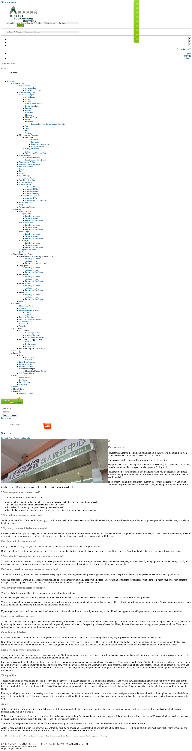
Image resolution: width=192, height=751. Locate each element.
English (188, 53)
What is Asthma (24, 86)
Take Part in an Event (26, 373)
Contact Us (17, 391)
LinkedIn (26, 438)
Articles (38, 23)
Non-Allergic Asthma (32, 90)
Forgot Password (7, 418)
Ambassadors (24, 322)
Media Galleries (18, 389)
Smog (27, 128)
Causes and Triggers (26, 95)
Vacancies (22, 326)
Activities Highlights (32, 335)
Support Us (17, 353)
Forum (15, 387)
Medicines (29, 115)
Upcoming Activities (32, 333)
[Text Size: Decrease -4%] (189, 42)
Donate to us (29, 357)
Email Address (15, 424)
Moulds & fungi (31, 117)
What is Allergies (25, 212)
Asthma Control (25, 155)
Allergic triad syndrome (27, 250)
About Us (10, 23)
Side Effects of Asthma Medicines (37, 153)
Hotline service (30, 344)
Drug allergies (24, 241)
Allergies (19, 32)
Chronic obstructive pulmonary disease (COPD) (36, 256)
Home (3, 68)
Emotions (28, 108)
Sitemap (104, 736)
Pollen (27, 119)
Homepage (11, 81)
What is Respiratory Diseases (23, 254)
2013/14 (28, 315)
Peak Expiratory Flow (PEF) (35, 160)
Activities (20, 23)
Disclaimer (67, 736)
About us (22, 308)
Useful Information (20, 375)
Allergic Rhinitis (25, 214)
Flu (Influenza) (24, 274)
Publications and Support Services (31, 340)
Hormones (29, 113)
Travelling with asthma (27, 180)
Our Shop (62, 23)
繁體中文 (187, 56)
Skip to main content (8, 2)
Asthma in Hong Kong (27, 92)
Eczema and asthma (26, 223)
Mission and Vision (26, 306)
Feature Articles (24, 378)
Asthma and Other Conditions (29, 196)
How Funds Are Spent (27, 369)
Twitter (11, 438)
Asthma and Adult (31, 191)
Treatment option (31, 227)
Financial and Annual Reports (29, 310)
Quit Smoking (24, 176)
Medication (29, 137)
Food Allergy (24, 232)
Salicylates (29, 122)
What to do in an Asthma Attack (30, 164)
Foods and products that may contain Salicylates (48, 124)
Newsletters (23, 384)
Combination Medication (40, 144)
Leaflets (28, 342)
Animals (28, 101)
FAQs (21, 205)
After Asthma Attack (26, 182)
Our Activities (24, 331)
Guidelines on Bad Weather (35, 337)
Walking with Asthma (26, 207)
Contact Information (26, 393)
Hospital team (30, 346)
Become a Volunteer (26, 366)
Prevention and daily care (34, 220)
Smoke (27, 131)
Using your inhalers (32, 149)
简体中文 (187, 58)
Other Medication (37, 146)
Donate (21, 355)
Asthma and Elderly (32, 194)
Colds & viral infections (33, 104)
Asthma (10, 32)
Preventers (35, 142)
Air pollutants (30, 97)
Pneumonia (23, 292)
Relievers (34, 140)
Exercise (28, 110)
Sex (26, 126)
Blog (47, 736)
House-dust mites (31, 106)
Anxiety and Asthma (26, 178)
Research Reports (25, 203)
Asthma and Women (32, 187)
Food (21, 171)
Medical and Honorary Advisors (30, 319)
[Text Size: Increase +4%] (189, 39)
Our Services (17, 328)
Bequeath (28, 360)
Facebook (4, 438)
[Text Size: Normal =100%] (189, 45)
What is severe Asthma (27, 162)
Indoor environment (26, 167)
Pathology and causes (32, 216)
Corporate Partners (26, 324)
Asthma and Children (32, 189)
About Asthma (18, 83)
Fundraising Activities (27, 362)
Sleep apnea (23, 265)
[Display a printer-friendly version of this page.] (109, 441)
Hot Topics (23, 380)
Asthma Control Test (32, 158)
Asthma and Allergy (32, 198)
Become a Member (26, 364)
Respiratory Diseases (32, 32)
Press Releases (24, 382)
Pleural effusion (24, 283)
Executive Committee (26, 317)
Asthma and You (25, 185)
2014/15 (28, 313)
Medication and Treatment (28, 135)
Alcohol (28, 99)
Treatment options (31, 218)
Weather (28, 133)
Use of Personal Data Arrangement (86, 736)
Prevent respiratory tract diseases (36, 263)
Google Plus (18, 438)
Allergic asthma (30, 88)
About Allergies (18, 209)
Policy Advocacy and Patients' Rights (32, 349)
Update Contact (49, 23)
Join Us (30, 23)
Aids (27, 151)
